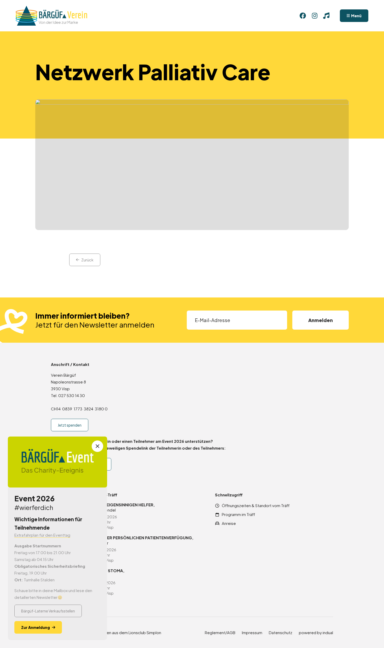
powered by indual (316, 632)
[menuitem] (220, 632)
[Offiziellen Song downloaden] (326, 15)
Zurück (87, 259)
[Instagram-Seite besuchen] (314, 15)
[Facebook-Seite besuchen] (303, 15)
